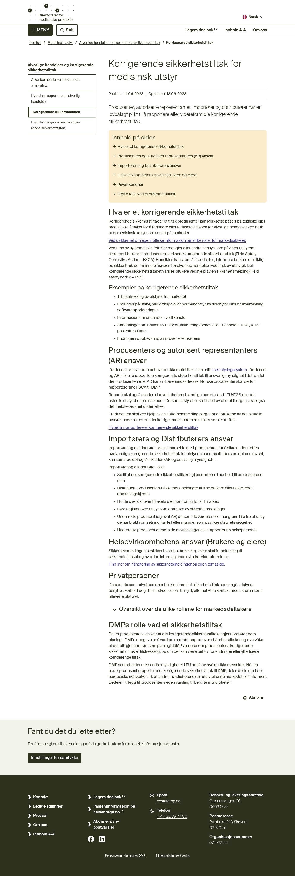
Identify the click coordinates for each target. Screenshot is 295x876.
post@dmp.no (168, 801)
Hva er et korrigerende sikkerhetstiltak (150, 147)
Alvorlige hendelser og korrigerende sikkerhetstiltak (119, 43)
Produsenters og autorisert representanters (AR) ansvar (165, 156)
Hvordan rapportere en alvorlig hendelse (55, 99)
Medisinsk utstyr (60, 43)
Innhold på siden (134, 138)
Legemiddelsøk (199, 30)
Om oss (260, 30)
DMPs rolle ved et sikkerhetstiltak (146, 194)
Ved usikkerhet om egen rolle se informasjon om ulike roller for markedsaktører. (177, 241)
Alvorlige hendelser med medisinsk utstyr (55, 82)
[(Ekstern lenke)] (91, 839)
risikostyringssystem (229, 370)
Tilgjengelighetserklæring (173, 855)
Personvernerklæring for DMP (125, 855)
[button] (54, 758)
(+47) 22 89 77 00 (172, 817)
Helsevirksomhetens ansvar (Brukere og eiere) (157, 175)
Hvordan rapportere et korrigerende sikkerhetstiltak (55, 125)
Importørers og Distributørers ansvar (149, 166)
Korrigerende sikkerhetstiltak (56, 112)
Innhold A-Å (235, 30)
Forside (35, 43)
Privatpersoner (130, 185)
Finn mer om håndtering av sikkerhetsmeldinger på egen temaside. (167, 564)
